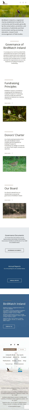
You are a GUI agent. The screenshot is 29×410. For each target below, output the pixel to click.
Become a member (10, 349)
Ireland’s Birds (10, 355)
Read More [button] (7, 103)
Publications (6, 361)
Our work (20, 355)
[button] (25, 2)
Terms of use (8, 364)
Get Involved (7, 357)
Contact (23, 357)
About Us (16, 357)
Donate (22, 349)
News (19, 361)
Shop (24, 361)
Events (14, 361)
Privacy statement (19, 364)
